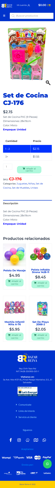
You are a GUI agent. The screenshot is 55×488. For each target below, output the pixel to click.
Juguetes (22, 183)
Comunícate (24, 404)
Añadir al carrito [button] (16, 282)
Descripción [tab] (10, 203)
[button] (33, 405)
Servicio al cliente (27, 417)
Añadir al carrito (31, 169)
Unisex (34, 187)
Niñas (31, 183)
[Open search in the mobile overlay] (31, 16)
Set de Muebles (20, 187)
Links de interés (26, 410)
